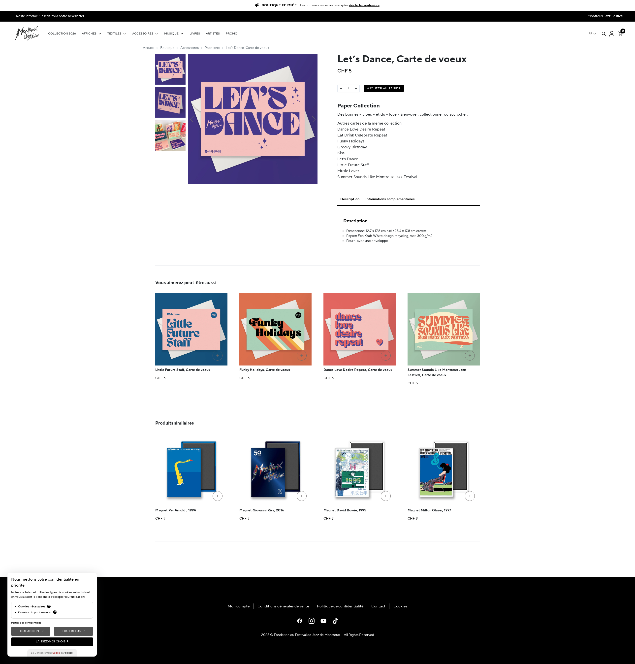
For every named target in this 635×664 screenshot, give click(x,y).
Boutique (167, 48)
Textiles (114, 33)
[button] (191, 119)
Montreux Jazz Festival (605, 16)
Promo (231, 33)
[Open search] (603, 33)
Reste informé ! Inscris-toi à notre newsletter (50, 16)
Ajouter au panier (383, 88)
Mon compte (239, 606)
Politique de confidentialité (340, 606)
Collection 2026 (62, 33)
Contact (378, 606)
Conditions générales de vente (283, 606)
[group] (253, 119)
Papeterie (212, 48)
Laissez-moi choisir (52, 641)
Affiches (89, 33)
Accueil (148, 48)
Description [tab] (349, 199)
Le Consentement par (52, 652)
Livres (195, 33)
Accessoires (142, 33)
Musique (171, 33)
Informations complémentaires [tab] (390, 199)
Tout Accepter (30, 631)
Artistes (213, 33)
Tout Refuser (73, 631)
